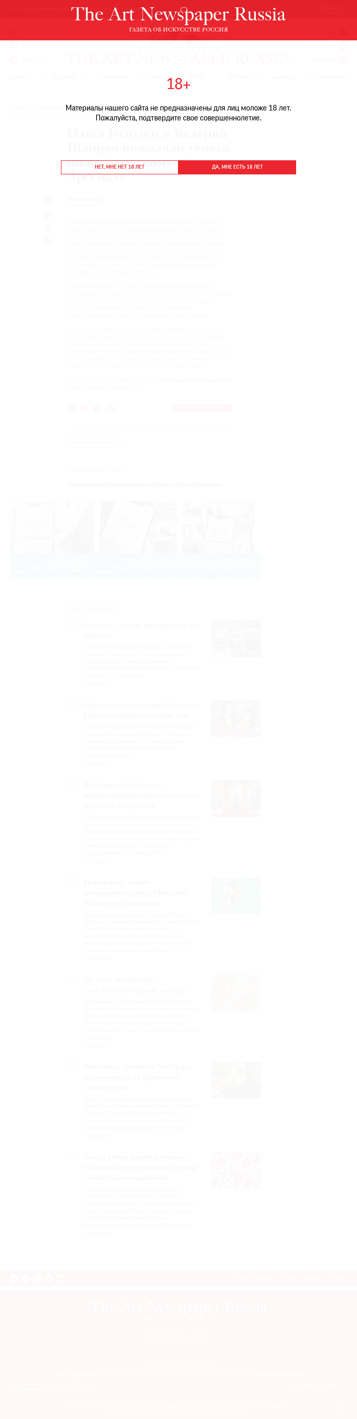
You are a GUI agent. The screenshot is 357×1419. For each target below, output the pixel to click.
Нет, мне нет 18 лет (120, 167)
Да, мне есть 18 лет (237, 167)
